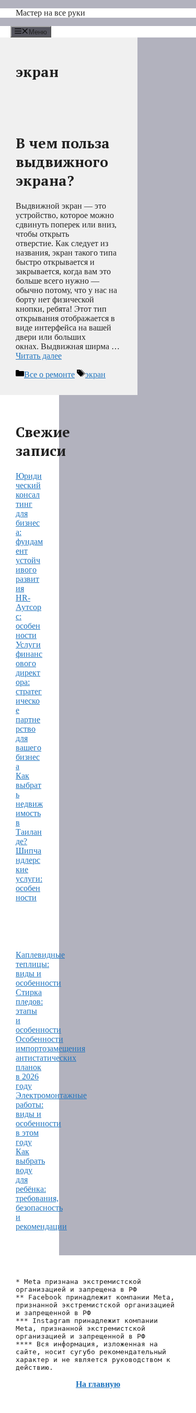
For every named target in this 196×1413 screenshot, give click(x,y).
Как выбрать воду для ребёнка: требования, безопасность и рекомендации (41, 1189)
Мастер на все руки (50, 12)
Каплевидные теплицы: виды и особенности (40, 968)
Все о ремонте (49, 374)
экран (95, 374)
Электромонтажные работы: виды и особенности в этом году (51, 1119)
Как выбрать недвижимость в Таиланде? (29, 808)
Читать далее (39, 355)
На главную (98, 1384)
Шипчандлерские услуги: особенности (29, 874)
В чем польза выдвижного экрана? (63, 162)
